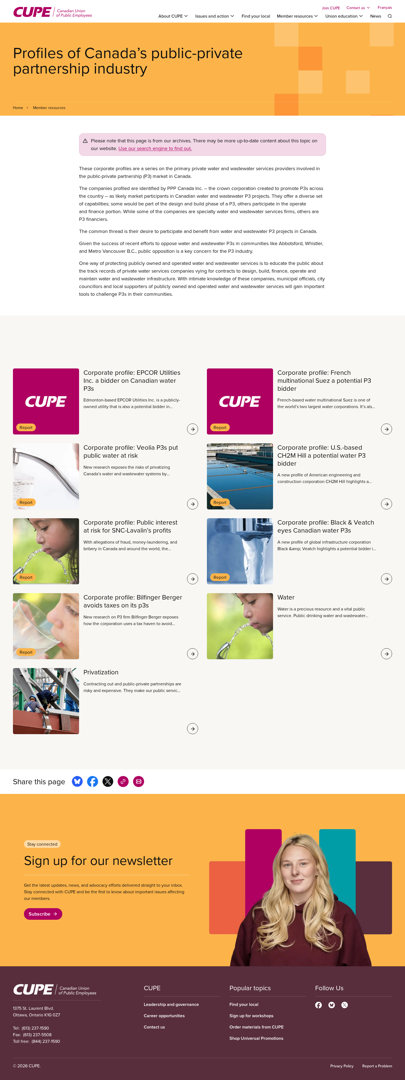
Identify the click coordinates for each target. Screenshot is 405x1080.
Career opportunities (164, 1016)
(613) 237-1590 (35, 1028)
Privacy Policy (341, 1066)
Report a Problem (377, 1066)
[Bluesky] (331, 1004)
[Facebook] (318, 1004)
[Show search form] (390, 16)
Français (385, 7)
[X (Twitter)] (344, 1004)
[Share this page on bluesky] (77, 782)
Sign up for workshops (251, 1016)
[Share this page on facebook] (92, 782)
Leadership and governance (171, 1004)
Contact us (154, 1027)
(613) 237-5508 (37, 1035)
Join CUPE (331, 8)
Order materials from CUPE (256, 1027)
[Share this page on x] (107, 782)
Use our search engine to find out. (155, 148)
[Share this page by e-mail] (138, 782)
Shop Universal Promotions (256, 1038)
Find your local (256, 16)
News (375, 16)
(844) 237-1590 (46, 1041)
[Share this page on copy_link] (123, 782)
